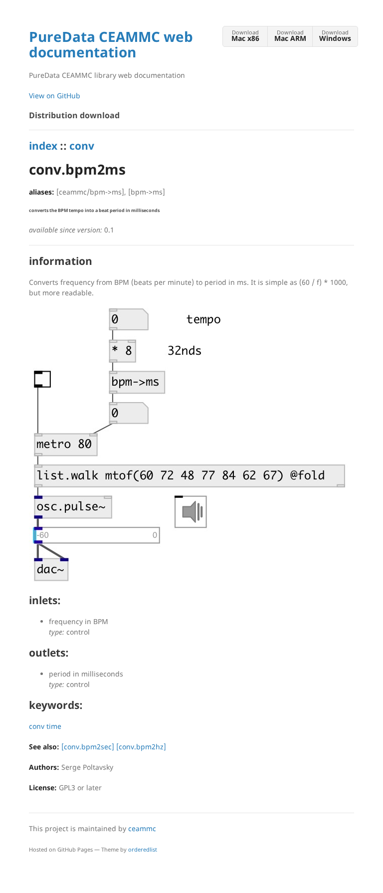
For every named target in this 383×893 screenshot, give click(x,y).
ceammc (142, 828)
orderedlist (142, 849)
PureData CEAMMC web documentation (111, 44)
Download (245, 35)
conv (81, 146)
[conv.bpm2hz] (141, 746)
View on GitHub (54, 95)
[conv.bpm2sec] (87, 746)
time (53, 726)
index (43, 146)
